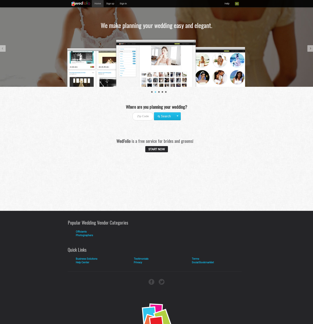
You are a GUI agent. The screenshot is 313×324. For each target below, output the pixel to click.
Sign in (123, 3)
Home (98, 3)
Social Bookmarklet (203, 262)
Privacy (138, 262)
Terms (195, 258)
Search (165, 116)
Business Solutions (86, 258)
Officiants (81, 231)
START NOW (156, 149)
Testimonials (141, 258)
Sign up (110, 3)
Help (227, 3)
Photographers (84, 235)
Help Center (82, 262)
